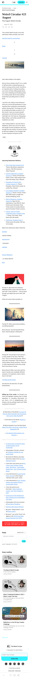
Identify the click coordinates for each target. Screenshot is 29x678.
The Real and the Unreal (9, 380)
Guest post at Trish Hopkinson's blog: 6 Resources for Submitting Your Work (15, 497)
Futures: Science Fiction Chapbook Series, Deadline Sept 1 (15, 213)
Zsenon (8, 173)
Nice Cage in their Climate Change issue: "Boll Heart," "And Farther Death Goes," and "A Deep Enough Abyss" (16, 467)
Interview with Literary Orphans (15, 507)
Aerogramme (5, 239)
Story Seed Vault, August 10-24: (15, 165)
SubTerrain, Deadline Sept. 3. (14, 220)
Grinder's (4, 231)
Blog (3, 262)
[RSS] (23, 664)
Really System (11, 511)
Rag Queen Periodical (13, 504)
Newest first (20, 532)
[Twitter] (6, 664)
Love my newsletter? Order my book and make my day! (14, 523)
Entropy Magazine (7, 255)
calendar (4, 247)
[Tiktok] (10, 664)
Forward (4, 58)
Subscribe (21, 2)
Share (3, 46)
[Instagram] (18, 664)
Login (13, 2)
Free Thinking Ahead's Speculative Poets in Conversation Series (15, 482)
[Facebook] (14, 664)
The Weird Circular (6, 8)
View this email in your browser (11, 38)
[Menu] (27, 2)
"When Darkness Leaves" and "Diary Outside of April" (14, 491)
